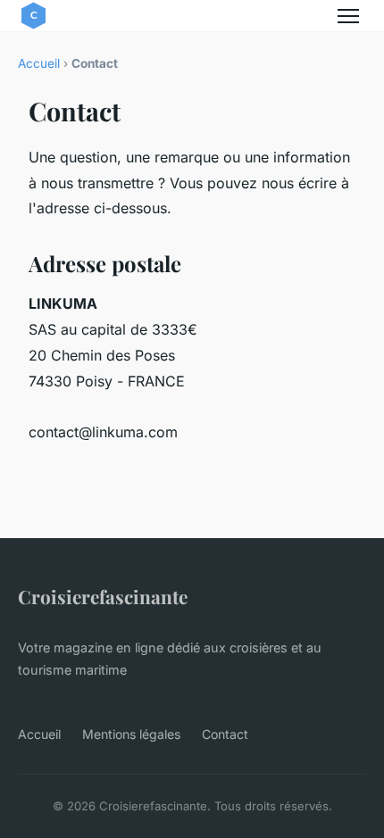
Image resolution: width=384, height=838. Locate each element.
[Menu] (348, 16)
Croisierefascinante (103, 596)
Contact (225, 734)
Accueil (39, 63)
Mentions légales (131, 734)
